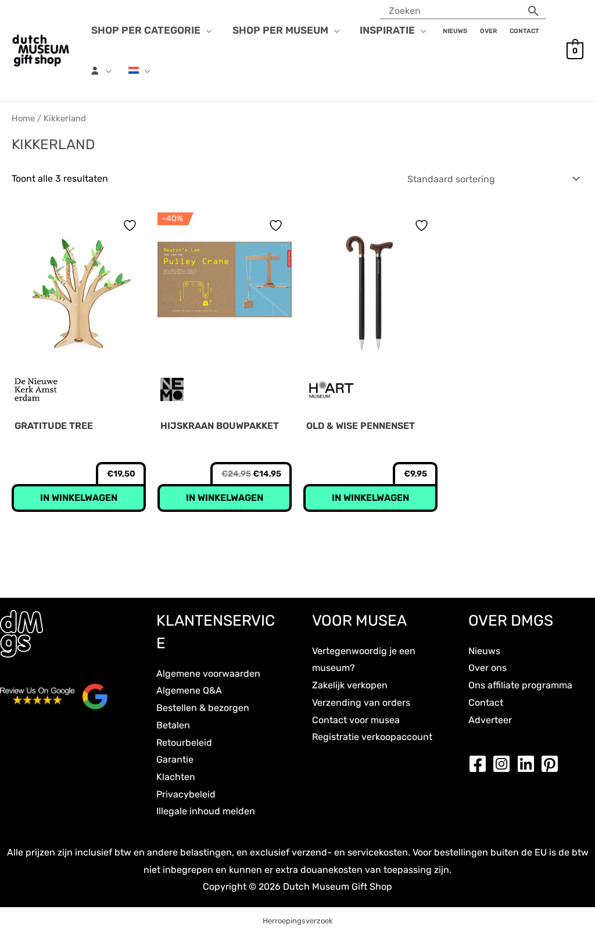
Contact (485, 702)
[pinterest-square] (552, 764)
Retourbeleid (184, 742)
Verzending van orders (361, 702)
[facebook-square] (480, 764)
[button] (206, 30)
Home (23, 118)
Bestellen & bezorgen (202, 707)
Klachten (175, 776)
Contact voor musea (356, 719)
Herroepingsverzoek (298, 920)
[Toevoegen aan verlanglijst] (131, 225)
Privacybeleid (186, 794)
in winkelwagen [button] (78, 497)
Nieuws (484, 650)
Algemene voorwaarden (208, 673)
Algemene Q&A (189, 690)
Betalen (173, 725)
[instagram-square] (504, 764)
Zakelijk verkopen (350, 685)
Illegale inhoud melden (205, 811)
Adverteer (490, 719)
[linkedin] (529, 764)
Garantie (174, 759)
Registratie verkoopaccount (372, 736)
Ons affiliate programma (520, 685)
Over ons (487, 667)
